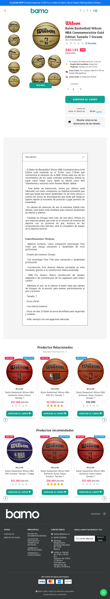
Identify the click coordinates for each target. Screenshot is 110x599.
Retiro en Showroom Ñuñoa (37, 535)
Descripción (30, 156)
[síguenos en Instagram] (104, 514)
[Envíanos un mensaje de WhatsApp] (103, 592)
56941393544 (60, 538)
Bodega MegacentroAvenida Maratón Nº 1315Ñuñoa (62, 545)
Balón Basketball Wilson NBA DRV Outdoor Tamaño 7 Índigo (19, 472)
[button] (19, 414)
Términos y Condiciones (34, 554)
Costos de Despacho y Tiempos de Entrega (33, 542)
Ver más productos (54, 352)
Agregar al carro (85, 99)
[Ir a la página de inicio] (39, 11)
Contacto (9, 534)
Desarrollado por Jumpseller (54, 594)
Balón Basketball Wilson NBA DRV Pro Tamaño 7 (55, 393)
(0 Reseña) (90, 43)
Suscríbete (100, 538)
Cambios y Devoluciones (35, 549)
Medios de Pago (12, 538)
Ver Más (40, 85)
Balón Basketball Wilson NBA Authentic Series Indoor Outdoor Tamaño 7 (55, 474)
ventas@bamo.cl (62, 534)
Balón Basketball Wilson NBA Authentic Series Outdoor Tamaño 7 (90, 395)
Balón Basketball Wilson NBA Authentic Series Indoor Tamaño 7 (19, 395)
